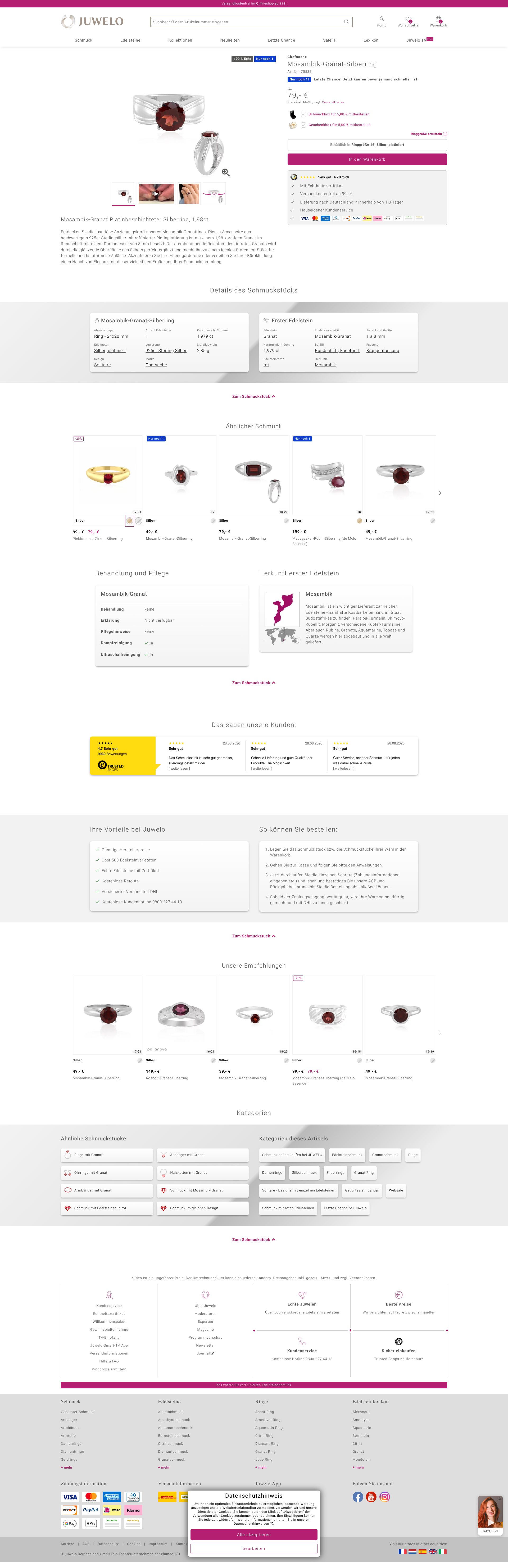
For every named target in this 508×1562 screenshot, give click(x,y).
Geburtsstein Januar (362, 1190)
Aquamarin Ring (269, 1427)
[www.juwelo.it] (443, 1551)
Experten (205, 1321)
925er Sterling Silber (166, 350)
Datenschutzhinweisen (251, 1524)
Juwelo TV (420, 40)
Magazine (205, 1329)
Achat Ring (264, 1412)
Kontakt (182, 1544)
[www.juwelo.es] (423, 1551)
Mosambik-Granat (333, 336)
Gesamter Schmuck (77, 1412)
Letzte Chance (281, 40)
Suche (347, 22)
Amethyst (361, 1420)
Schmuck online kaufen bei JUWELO (292, 1155)
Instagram (384, 1497)
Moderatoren (205, 1313)
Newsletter (205, 1345)
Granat (270, 336)
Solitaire (102, 365)
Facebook (358, 1497)
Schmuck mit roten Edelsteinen (288, 1208)
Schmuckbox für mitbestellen (339, 114)
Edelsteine (130, 40)
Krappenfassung (383, 350)
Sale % (329, 40)
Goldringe (69, 1459)
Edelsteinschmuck (347, 1155)
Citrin (357, 1443)
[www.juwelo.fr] (403, 1551)
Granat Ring (364, 1172)
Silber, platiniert (110, 350)
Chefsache (156, 365)
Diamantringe (72, 1451)
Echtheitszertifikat (109, 1313)
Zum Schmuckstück (251, 397)
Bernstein (361, 1435)
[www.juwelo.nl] (412, 1551)
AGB (85, 1544)
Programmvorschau (206, 1337)
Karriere (67, 1544)
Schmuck (83, 40)
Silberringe (335, 1172)
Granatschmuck (385, 1155)
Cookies (133, 1544)
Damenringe (272, 1172)
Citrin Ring (264, 1435)
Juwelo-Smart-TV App (109, 1345)
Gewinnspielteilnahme (109, 1329)
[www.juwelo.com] (433, 1551)
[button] (381, 22)
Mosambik (325, 365)
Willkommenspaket (109, 1321)
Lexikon (371, 40)
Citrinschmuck (170, 1443)
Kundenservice (109, 1305)
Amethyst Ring (267, 1420)
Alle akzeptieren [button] (254, 1535)
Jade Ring (264, 1459)
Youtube (371, 1497)
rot (266, 365)
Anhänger (69, 1420)
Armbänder (70, 1427)
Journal (203, 1353)
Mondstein (362, 1459)
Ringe (413, 1155)
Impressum (158, 1544)
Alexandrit (361, 1412)
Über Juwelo (205, 1305)
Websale (396, 1190)
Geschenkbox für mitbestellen (340, 125)
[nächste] (439, 492)
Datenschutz (108, 1544)
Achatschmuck (171, 1412)
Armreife (68, 1435)
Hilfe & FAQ (109, 1361)
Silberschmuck (304, 1172)
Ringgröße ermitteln (109, 1369)
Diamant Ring (267, 1443)
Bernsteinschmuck (174, 1435)
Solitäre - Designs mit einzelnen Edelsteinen (298, 1190)
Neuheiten (230, 40)
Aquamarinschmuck (175, 1427)
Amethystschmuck (174, 1420)
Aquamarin (362, 1427)
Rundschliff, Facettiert (337, 350)
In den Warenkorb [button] (367, 159)
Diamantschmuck (173, 1451)
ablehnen (268, 1516)
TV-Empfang (109, 1337)
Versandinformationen (109, 1353)
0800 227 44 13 (319, 1359)
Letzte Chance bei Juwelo (345, 1208)
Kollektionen (180, 40)
